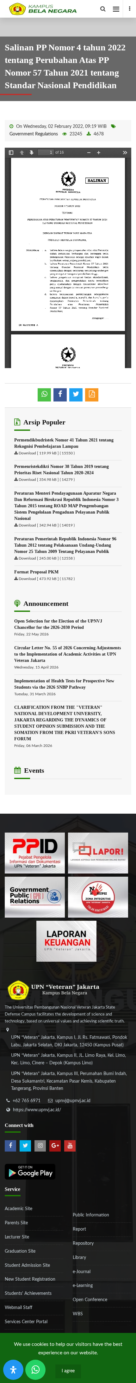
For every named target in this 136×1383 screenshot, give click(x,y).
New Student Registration (30, 1279)
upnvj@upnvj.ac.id (72, 1101)
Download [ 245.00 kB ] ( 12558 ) (47, 558)
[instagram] (40, 1146)
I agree (68, 1371)
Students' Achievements (28, 1293)
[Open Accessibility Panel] (13, 1370)
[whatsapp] (44, 394)
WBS (78, 1314)
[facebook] (129, 9)
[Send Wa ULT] (35, 1370)
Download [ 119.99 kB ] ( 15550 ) (47, 453)
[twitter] (25, 1146)
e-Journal (81, 1272)
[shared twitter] (76, 394)
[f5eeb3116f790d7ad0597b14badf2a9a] (35, 897)
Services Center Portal (26, 1322)
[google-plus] (55, 1146)
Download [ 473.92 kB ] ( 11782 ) (47, 579)
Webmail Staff (18, 1308)
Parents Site (16, 1223)
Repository (83, 1243)
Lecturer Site (17, 1237)
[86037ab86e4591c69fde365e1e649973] (35, 853)
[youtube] (70, 1146)
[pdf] (91, 394)
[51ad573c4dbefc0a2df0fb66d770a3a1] (98, 897)
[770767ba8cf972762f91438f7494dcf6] (66, 941)
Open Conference (90, 1300)
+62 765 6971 (26, 1101)
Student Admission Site (27, 1265)
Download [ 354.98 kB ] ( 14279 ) (47, 479)
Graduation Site (20, 1251)
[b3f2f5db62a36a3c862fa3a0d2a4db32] (98, 853)
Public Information (91, 1215)
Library (79, 1257)
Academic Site (18, 1209)
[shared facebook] (60, 394)
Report (79, 1229)
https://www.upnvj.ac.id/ (37, 1110)
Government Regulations (33, 134)
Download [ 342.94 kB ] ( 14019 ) (47, 525)
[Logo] (70, 9)
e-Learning (83, 1285)
